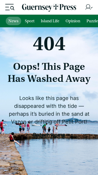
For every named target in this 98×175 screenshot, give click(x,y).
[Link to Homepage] (49, 8)
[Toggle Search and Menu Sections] (9, 7)
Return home (49, 134)
